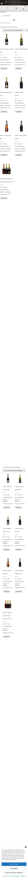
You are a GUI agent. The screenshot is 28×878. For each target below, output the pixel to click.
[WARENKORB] (23, 9)
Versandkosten (5, 59)
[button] (25, 847)
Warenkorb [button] (4, 68)
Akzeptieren (14, 864)
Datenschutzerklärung (15, 876)
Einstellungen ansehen (14, 872)
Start (1, 22)
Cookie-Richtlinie (6, 876)
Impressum (23, 876)
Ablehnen (13, 868)
